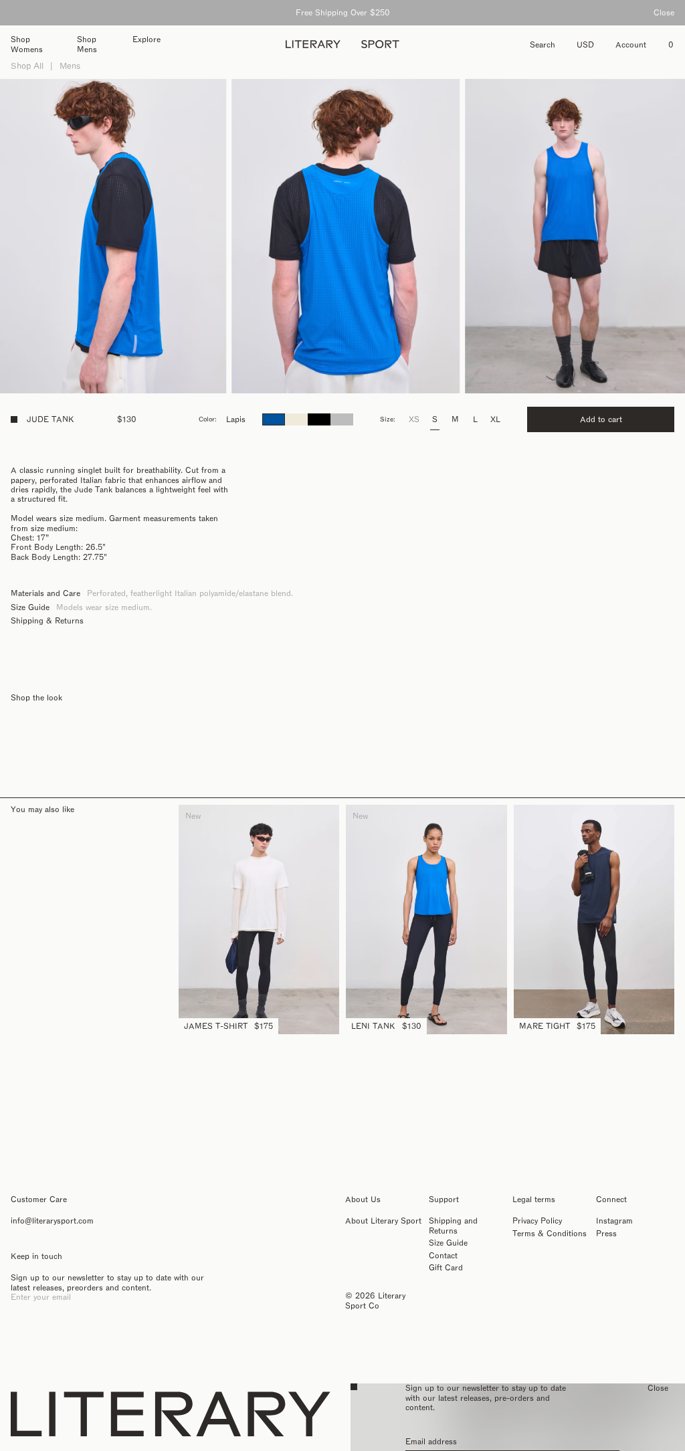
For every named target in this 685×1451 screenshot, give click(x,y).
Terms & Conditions (549, 1233)
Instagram (614, 1221)
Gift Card (446, 1267)
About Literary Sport (383, 1221)
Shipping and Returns (453, 1225)
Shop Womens (27, 44)
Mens (70, 66)
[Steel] (341, 419)
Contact (443, 1255)
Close (664, 12)
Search (542, 45)
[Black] (319, 419)
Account (630, 45)
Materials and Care (45, 593)
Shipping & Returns (47, 620)
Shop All (27, 66)
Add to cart (601, 419)
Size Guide (30, 607)
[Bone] (296, 419)
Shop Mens (87, 44)
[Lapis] (273, 419)
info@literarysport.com (52, 1221)
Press (606, 1233)
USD (585, 45)
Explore (146, 39)
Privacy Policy (537, 1221)
